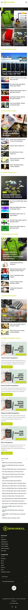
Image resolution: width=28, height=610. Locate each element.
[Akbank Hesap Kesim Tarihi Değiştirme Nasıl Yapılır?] (7, 37)
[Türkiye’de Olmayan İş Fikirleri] (5, 290)
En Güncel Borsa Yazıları (9, 49)
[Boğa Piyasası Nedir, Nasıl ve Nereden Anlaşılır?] (5, 92)
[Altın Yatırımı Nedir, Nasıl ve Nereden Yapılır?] (5, 326)
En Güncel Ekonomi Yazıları (9, 234)
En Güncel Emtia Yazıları (8, 295)
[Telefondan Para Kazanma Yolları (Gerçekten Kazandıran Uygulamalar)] (7, 19)
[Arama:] (26, 2)
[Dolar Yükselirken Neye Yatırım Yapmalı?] (5, 166)
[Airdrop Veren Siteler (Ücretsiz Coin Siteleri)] (20, 37)
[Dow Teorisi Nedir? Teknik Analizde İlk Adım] (5, 105)
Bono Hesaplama (7, 442)
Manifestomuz (4, 541)
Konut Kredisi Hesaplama (9, 385)
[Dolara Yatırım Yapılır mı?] (5, 147)
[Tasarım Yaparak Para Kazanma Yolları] (5, 283)
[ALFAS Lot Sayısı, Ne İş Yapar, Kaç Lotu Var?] (5, 79)
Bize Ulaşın (3, 550)
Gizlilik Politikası (4, 544)
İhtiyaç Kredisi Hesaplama (10, 413)
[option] (14, 28)
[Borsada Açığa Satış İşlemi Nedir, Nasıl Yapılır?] (5, 86)
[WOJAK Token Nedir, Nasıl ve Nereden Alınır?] (5, 222)
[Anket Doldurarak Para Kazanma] (20, 19)
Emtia (2, 569)
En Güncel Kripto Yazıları (9, 172)
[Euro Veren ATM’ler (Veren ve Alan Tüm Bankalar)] (14, 126)
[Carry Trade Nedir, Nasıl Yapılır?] (5, 277)
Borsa (2, 560)
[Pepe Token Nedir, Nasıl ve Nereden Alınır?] (5, 228)
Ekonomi (3, 567)
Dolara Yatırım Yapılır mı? (17, 145)
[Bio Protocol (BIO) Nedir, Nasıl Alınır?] (5, 203)
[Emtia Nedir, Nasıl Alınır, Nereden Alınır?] (14, 310)
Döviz (2, 563)
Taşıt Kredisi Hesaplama (9, 358)
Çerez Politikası (4, 546)
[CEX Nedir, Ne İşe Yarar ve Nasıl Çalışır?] (5, 215)
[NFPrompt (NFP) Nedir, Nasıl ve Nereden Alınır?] (5, 209)
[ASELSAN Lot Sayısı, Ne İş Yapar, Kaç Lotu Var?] (14, 64)
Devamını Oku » (7, 367)
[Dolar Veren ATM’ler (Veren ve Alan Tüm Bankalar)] (5, 141)
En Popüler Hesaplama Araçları (11, 338)
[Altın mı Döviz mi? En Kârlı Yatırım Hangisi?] (5, 160)
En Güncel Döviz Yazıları (8, 111)
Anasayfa (3, 558)
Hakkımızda (3, 539)
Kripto (2, 565)
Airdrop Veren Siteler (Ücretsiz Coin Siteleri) (19, 44)
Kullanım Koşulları (5, 548)
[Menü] (2, 2)
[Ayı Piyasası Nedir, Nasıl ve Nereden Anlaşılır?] (5, 98)
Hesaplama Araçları (5, 571)
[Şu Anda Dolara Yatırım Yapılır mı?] (5, 154)
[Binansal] (9, 2)
